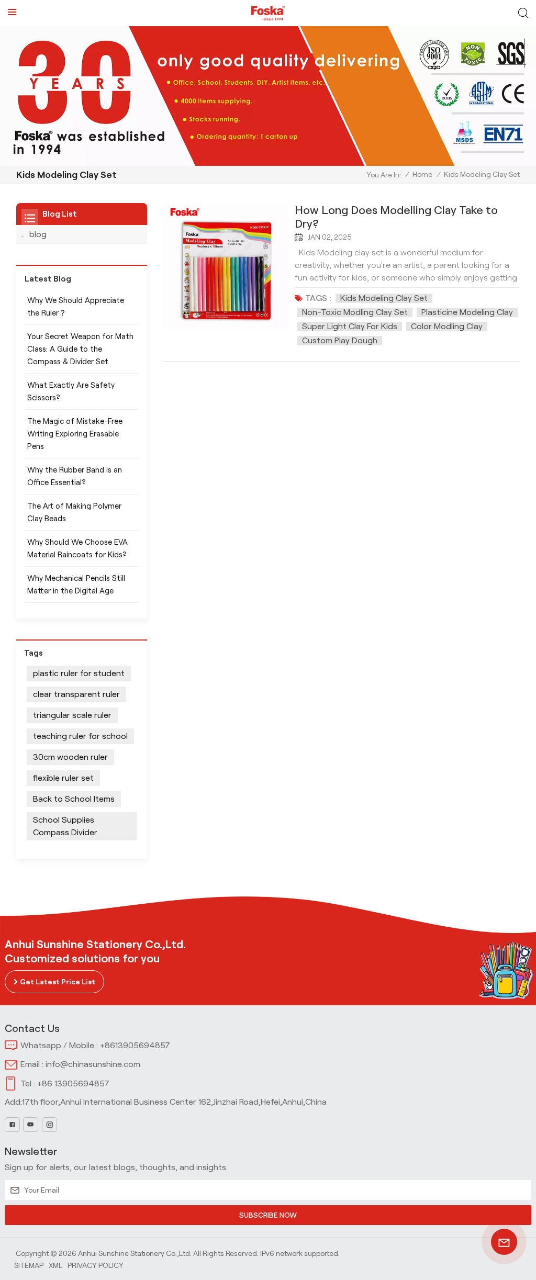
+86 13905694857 (73, 1083)
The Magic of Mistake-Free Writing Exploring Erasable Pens (74, 434)
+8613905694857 (135, 1045)
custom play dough (339, 340)
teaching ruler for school (80, 736)
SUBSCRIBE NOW (268, 1215)
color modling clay (447, 326)
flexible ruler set (63, 777)
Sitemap (28, 1265)
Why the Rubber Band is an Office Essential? (74, 476)
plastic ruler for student (79, 673)
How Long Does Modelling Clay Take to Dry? (396, 217)
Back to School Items (74, 798)
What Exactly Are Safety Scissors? (71, 391)
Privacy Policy (96, 1265)
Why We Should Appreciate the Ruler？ (75, 306)
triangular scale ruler (72, 715)
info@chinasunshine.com (93, 1064)
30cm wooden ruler (70, 757)
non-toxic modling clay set (355, 312)
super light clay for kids (349, 326)
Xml (55, 1265)
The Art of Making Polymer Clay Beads (74, 512)
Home (422, 174)
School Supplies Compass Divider (65, 826)
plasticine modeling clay (467, 312)
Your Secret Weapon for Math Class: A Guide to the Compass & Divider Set (80, 349)
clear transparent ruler (76, 694)
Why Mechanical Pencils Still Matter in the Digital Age (76, 584)
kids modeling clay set (384, 298)
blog (38, 234)
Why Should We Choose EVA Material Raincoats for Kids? (77, 548)
